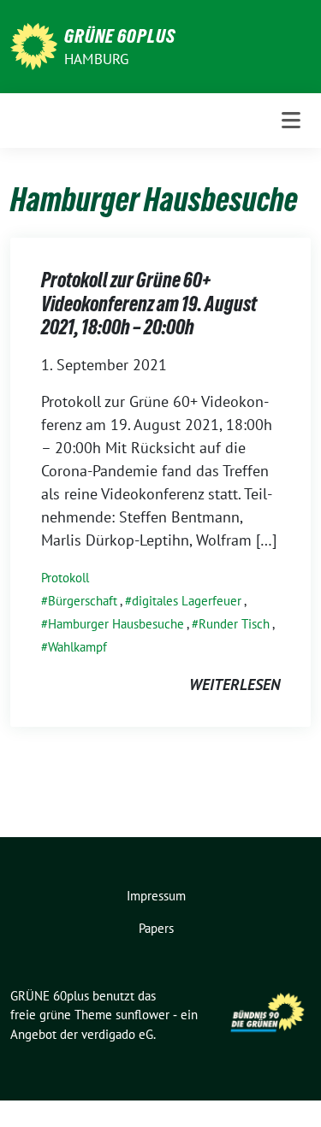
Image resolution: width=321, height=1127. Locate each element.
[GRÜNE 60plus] (33, 45)
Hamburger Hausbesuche (116, 624)
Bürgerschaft (82, 601)
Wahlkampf (77, 647)
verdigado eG (117, 1034)
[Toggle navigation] (291, 120)
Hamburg (96, 59)
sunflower (142, 1014)
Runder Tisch (234, 624)
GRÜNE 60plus (119, 36)
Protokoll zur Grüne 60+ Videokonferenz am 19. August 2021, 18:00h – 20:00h (149, 303)
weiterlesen (234, 684)
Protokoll (65, 577)
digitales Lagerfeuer (186, 601)
